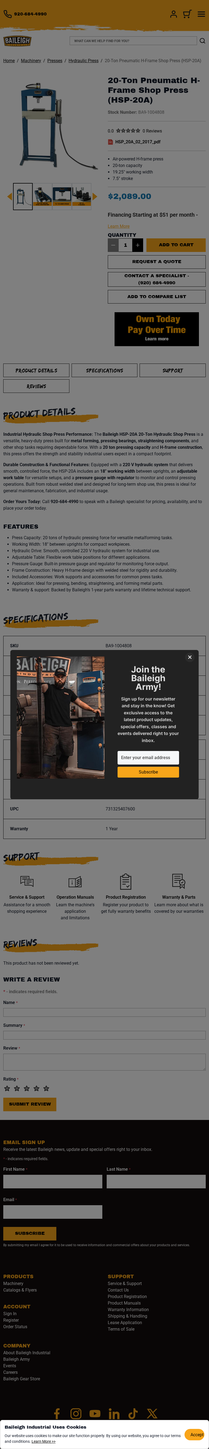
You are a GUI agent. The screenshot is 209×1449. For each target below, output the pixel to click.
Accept (197, 1434)
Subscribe (148, 772)
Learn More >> (44, 1441)
